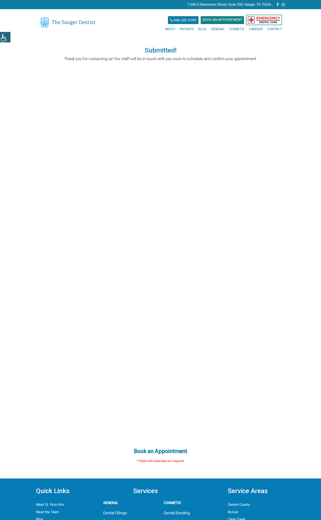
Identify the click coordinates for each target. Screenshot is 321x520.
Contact (274, 29)
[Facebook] (278, 4)
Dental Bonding (177, 513)
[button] (264, 20)
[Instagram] (283, 4)
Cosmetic (237, 29)
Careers (256, 29)
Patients (187, 29)
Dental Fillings (115, 513)
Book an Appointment (222, 20)
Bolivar (233, 512)
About (170, 29)
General (218, 29)
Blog (202, 29)
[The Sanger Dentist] (67, 22)
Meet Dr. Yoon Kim (50, 505)
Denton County (239, 505)
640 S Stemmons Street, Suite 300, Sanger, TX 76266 (230, 4)
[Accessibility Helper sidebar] (5, 37)
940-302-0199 (184, 20)
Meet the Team (47, 512)
